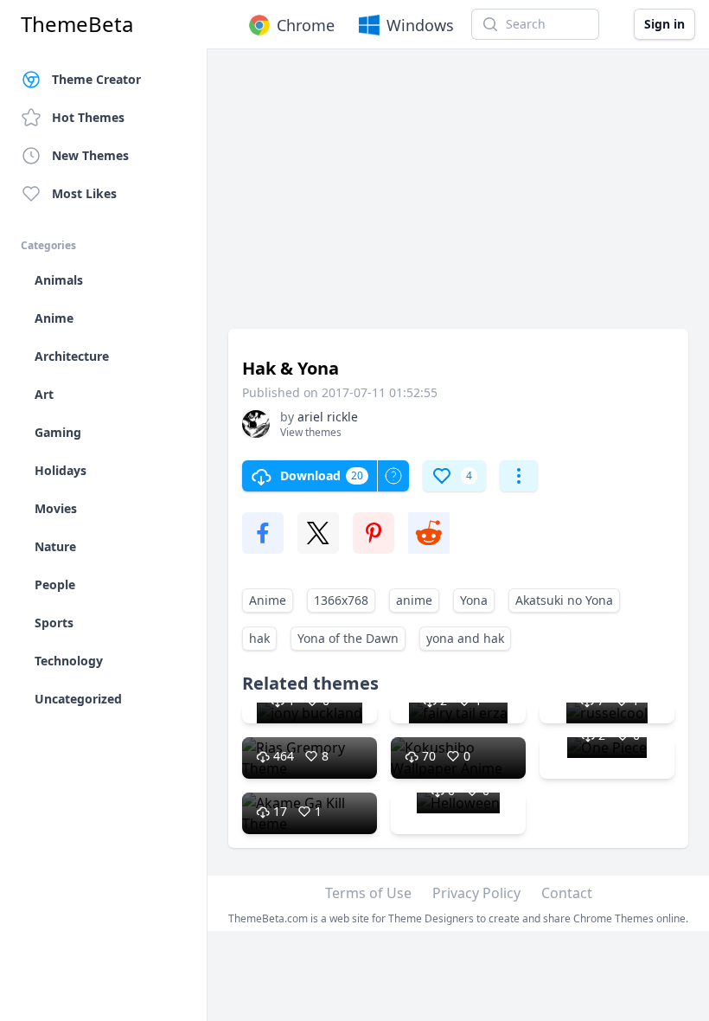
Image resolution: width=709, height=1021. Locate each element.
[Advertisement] (458, 197)
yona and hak (465, 638)
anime (414, 600)
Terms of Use (368, 892)
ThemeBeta (77, 24)
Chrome (306, 25)
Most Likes (84, 193)
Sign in (664, 24)
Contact (566, 892)
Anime (267, 600)
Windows (420, 25)
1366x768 (341, 600)
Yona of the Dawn (348, 638)
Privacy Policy (476, 892)
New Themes (90, 155)
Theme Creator (96, 79)
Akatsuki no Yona (564, 600)
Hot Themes (88, 117)
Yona (474, 600)
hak (259, 638)
